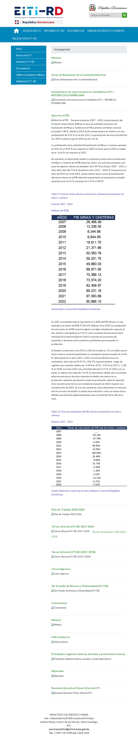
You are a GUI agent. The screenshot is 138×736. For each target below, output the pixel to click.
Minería (56, 57)
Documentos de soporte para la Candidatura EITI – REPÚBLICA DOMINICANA (83, 93)
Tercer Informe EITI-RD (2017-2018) (73, 551)
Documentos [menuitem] (75, 30)
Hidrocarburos (60, 636)
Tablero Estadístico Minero (30, 74)
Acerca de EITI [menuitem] (32, 30)
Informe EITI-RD (25, 61)
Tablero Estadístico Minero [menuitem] (105, 30)
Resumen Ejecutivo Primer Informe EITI (75, 688)
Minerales (57, 671)
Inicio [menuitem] (16, 30)
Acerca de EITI (24, 55)
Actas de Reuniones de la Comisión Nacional (78, 74)
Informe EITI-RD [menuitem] (54, 30)
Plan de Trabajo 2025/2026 (67, 509)
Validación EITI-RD (26, 81)
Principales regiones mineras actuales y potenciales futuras (88, 653)
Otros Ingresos (60, 568)
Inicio (19, 48)
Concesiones (59, 602)
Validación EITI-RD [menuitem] (24, 38)
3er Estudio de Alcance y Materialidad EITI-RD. (80, 585)
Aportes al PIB (60, 115)
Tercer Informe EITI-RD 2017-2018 (72, 526)
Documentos (23, 68)
